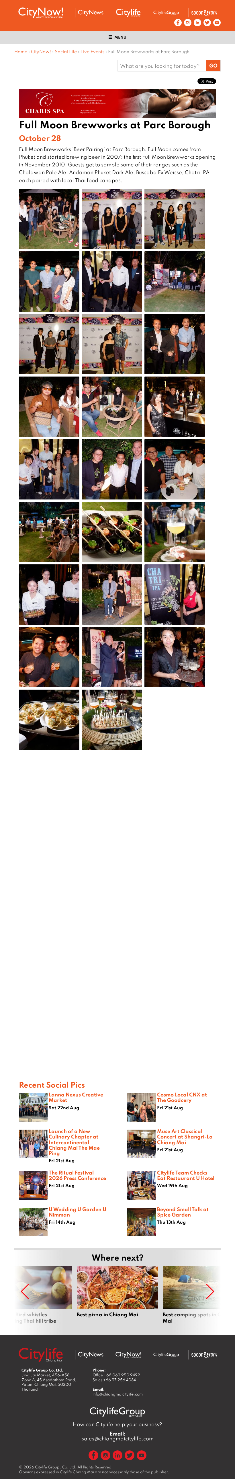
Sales (114, 1379)
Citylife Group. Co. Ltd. (56, 1467)
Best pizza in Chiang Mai (117, 1298)
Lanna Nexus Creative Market (76, 1097)
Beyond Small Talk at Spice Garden (183, 1212)
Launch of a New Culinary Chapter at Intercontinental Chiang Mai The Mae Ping (74, 1142)
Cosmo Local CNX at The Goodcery (182, 1097)
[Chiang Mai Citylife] (128, 13)
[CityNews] (90, 12)
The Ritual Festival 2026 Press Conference (77, 1175)
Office (116, 1375)
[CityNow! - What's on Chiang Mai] (41, 13)
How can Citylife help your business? (117, 1424)
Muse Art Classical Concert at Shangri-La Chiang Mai (185, 1136)
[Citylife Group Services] (166, 12)
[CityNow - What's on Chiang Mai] (128, 1354)
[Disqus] (117, 845)
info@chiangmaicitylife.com (118, 1394)
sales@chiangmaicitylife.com (118, 1436)
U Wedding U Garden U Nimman (77, 1212)
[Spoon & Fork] (204, 13)
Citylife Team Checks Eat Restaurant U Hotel (185, 1175)
